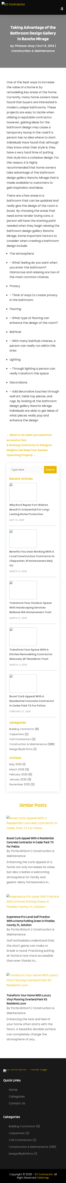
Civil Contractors (20, 739)
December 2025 (19, 784)
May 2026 (15, 764)
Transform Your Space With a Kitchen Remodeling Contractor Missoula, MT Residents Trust (30, 654)
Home (13, 1090)
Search (50, 470)
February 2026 (18, 774)
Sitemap (43, 1177)
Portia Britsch (20, 851)
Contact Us (17, 1103)
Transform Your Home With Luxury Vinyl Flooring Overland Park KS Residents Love (29, 999)
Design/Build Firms (21, 749)
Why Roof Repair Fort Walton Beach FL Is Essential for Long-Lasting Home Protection (29, 509)
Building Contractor (21, 729)
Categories (17, 1096)
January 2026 (18, 779)
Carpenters (16, 734)
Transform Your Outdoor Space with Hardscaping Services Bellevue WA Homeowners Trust (30, 607)
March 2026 (16, 769)
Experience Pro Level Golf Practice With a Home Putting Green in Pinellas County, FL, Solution (31, 921)
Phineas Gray (25, 46)
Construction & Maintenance (33, 51)
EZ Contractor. (44, 1174)
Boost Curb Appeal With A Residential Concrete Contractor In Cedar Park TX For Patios (31, 701)
